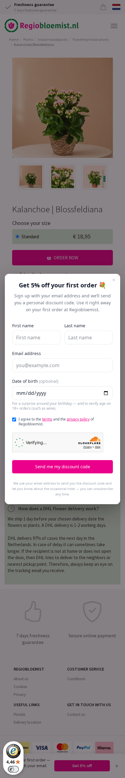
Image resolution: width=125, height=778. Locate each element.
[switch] (13, 769)
